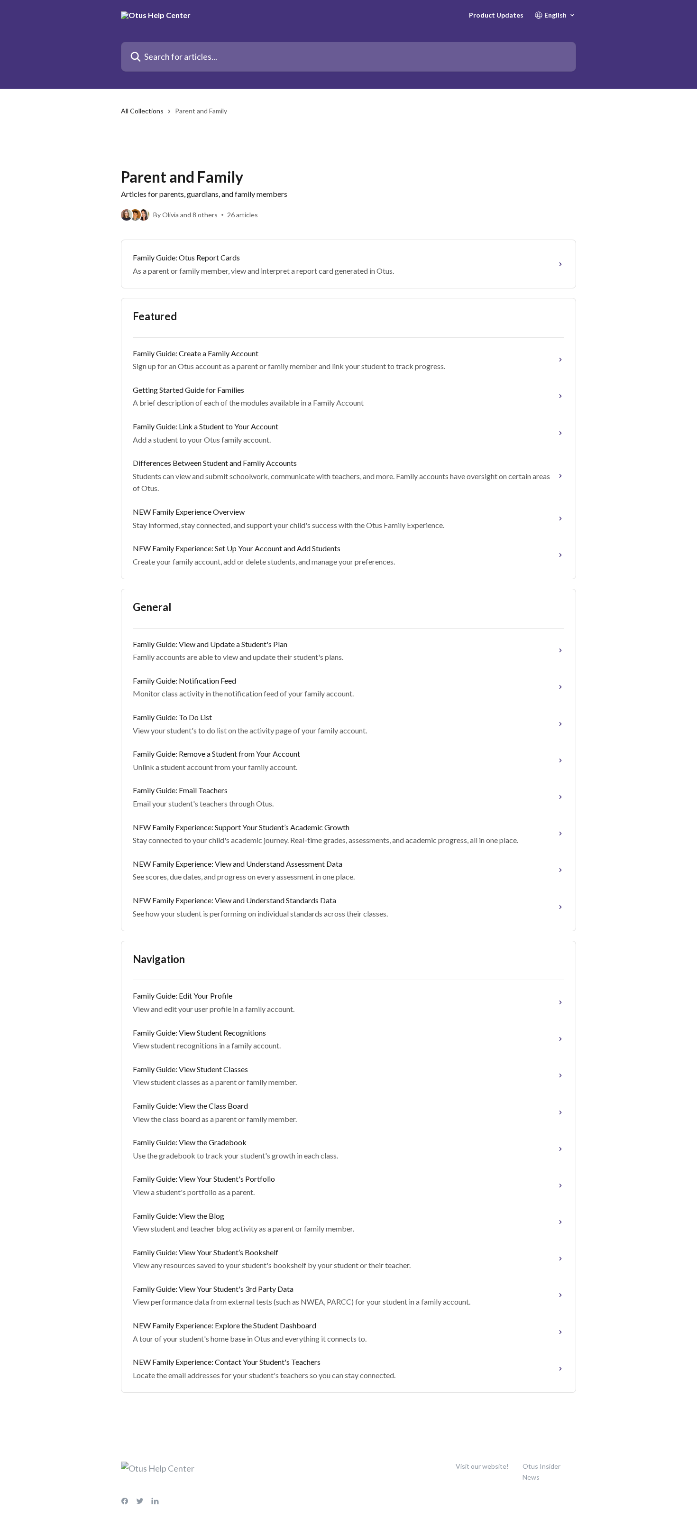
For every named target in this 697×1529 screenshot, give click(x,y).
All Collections (142, 111)
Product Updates (496, 15)
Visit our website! (482, 1466)
